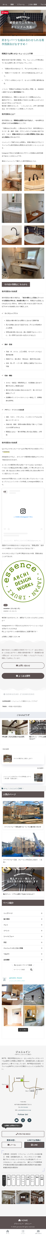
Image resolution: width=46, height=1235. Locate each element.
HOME (24, 1220)
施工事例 (7, 919)
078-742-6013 (24, 1107)
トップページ (8, 913)
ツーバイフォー (9, 936)
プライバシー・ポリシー (23, 1224)
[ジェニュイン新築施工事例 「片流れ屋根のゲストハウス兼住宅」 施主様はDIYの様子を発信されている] (33, 994)
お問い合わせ (24, 666)
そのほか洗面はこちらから (15, 284)
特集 (10, 706)
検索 (31, 969)
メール (13, 1145)
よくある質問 (24, 676)
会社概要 (7, 960)
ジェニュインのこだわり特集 (13, 948)
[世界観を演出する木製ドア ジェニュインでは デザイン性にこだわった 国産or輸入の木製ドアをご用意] (12, 1016)
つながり (7, 954)
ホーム (7, 1233)
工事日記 (27, 1178)
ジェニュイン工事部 (19, 701)
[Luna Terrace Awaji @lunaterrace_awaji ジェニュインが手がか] (12, 994)
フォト (6, 925)
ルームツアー (32, 1179)
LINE (35, 1145)
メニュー (23, 1233)
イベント (7, 930)
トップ (4, 1178)
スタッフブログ (32, 701)
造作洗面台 (18, 706)
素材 (37, 1177)
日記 (5, 942)
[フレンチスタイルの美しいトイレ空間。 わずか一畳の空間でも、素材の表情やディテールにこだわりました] (33, 1016)
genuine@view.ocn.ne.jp (24, 1110)
